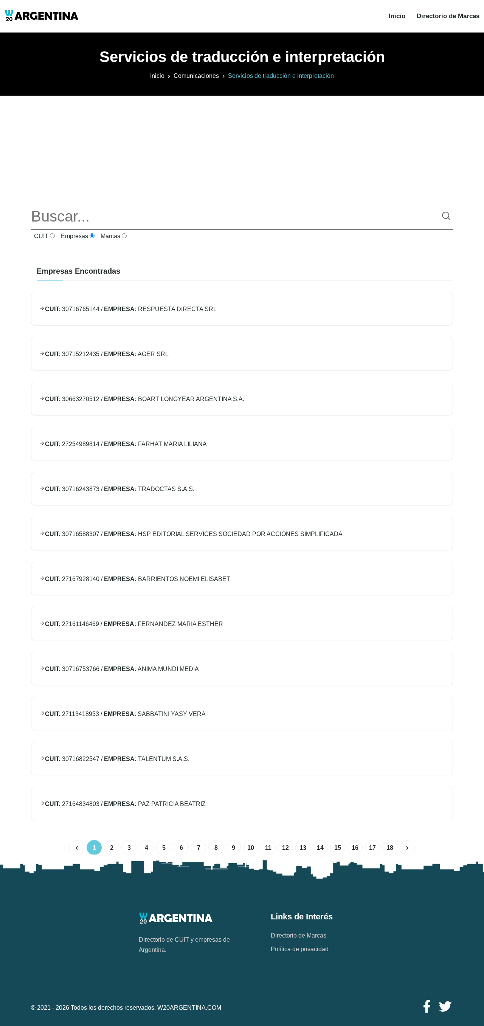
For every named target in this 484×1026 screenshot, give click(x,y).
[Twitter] (445, 1007)
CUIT (40, 236)
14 (320, 848)
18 (389, 848)
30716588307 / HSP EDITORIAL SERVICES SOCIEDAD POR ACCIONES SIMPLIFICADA (194, 534)
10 (250, 848)
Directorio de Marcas (448, 16)
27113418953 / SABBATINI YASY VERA (125, 714)
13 (302, 848)
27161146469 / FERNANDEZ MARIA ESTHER (134, 624)
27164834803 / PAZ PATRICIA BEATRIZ (125, 804)
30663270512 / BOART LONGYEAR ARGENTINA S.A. (144, 399)
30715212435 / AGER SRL (107, 354)
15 (337, 848)
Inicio (397, 16)
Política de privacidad (300, 949)
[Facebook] (426, 1007)
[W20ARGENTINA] (41, 16)
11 (268, 848)
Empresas (74, 236)
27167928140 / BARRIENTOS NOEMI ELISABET (137, 579)
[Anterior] (76, 848)
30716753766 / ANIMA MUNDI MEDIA (122, 669)
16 (355, 848)
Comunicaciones (196, 76)
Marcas (110, 236)
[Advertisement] (242, 148)
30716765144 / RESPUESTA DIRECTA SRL (131, 309)
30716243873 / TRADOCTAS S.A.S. (119, 489)
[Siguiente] (407, 848)
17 (372, 848)
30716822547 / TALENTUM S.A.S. (117, 759)
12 (285, 848)
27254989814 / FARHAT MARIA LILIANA (126, 444)
